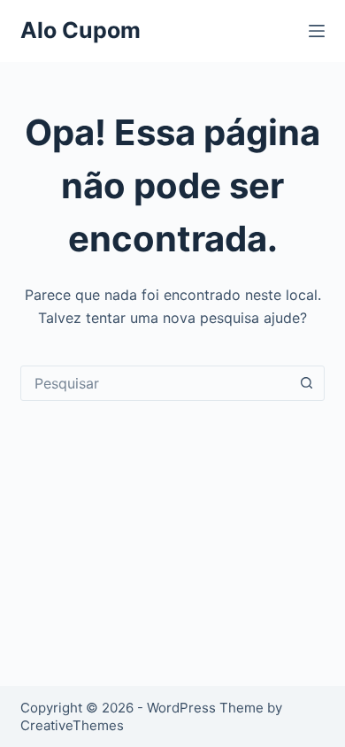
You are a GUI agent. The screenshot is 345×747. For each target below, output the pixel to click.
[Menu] (317, 31)
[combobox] (155, 383)
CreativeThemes (72, 725)
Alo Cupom (80, 30)
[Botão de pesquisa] (307, 383)
